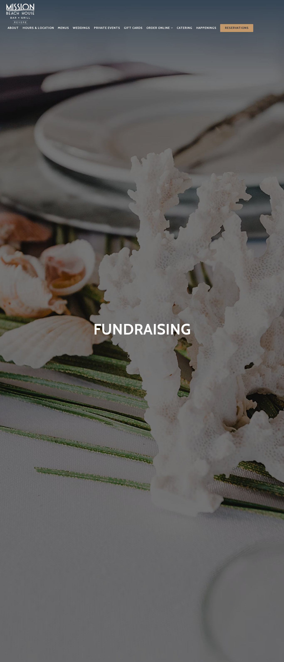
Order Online (159, 28)
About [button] (13, 28)
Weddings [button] (81, 28)
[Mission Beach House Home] (20, 13)
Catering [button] (184, 28)
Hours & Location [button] (38, 28)
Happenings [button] (206, 28)
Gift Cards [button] (133, 28)
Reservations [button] (237, 28)
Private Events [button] (107, 28)
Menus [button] (63, 28)
